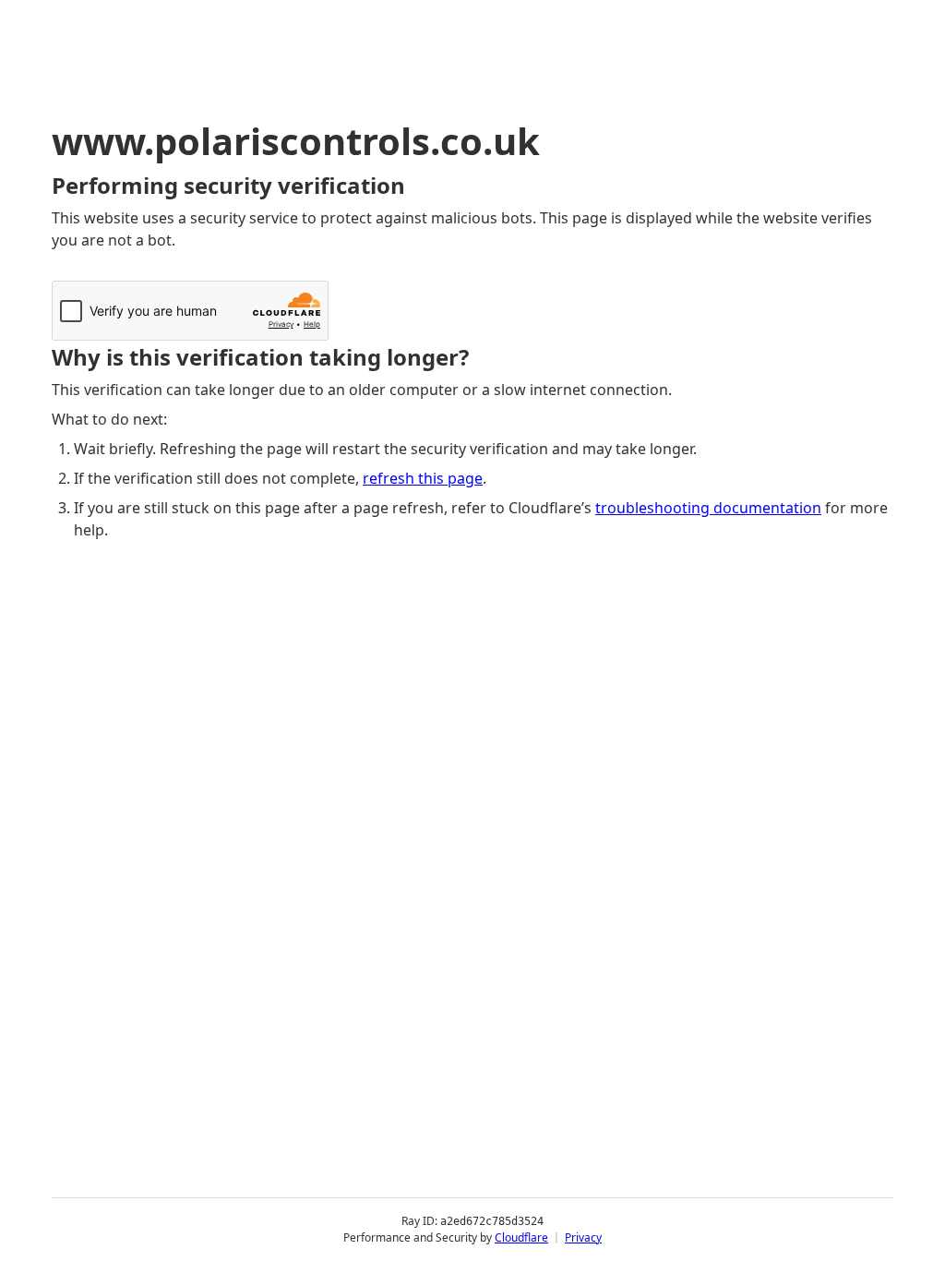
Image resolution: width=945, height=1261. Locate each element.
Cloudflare (521, 1237)
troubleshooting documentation (708, 508)
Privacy (583, 1237)
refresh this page (423, 478)
